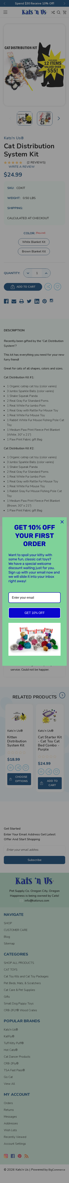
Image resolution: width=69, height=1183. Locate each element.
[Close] (62, 522)
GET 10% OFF (35, 613)
